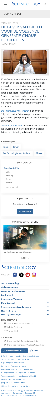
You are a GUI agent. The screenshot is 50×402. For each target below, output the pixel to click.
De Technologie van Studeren (15, 110)
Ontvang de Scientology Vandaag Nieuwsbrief (25, 345)
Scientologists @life (11, 168)
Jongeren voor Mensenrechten (13, 383)
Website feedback (14, 327)
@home (39, 153)
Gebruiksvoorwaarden (9, 395)
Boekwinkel (7, 295)
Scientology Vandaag (11, 299)
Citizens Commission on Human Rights (15, 386)
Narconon (31, 373)
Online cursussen (9, 287)
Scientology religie (8, 359)
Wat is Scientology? (11, 283)
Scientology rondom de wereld (16, 307)
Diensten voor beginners (13, 291)
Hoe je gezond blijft (11, 187)
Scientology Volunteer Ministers (13, 366)
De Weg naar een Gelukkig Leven (13, 373)
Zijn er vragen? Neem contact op (19, 323)
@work (8, 179)
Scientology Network (31, 356)
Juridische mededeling (27, 395)
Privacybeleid (18, 393)
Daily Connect (8, 303)
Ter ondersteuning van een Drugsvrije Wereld (18, 376)
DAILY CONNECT (25, 162)
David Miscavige (23, 359)
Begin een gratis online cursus (12, 363)
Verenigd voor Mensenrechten (13, 379)
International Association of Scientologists (17, 369)
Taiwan (16, 146)
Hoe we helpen (8, 310)
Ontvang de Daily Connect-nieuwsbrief (22, 341)
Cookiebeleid (30, 393)
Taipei (5, 146)
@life (8, 172)
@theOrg (9, 175)
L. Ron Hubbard (7, 356)
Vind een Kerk (12, 331)
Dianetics (17, 356)
